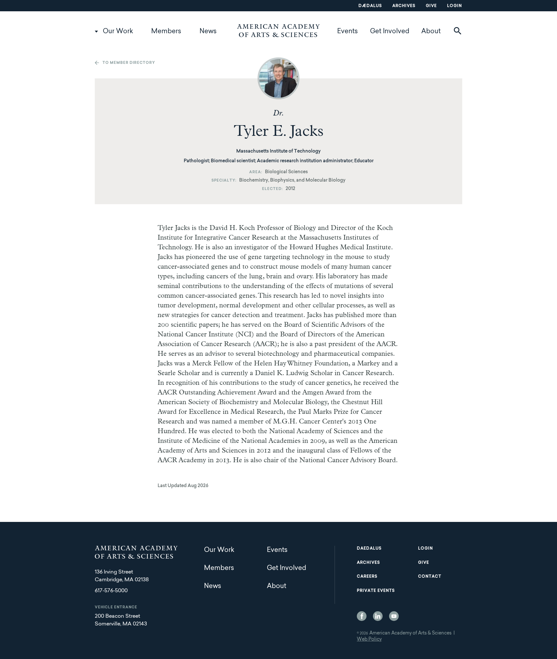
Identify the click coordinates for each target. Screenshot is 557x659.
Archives (403, 6)
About (431, 31)
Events (347, 31)
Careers (367, 577)
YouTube (394, 616)
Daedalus (369, 549)
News (208, 31)
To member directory (129, 63)
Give (431, 6)
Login (454, 6)
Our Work (118, 31)
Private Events (376, 591)
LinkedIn (378, 616)
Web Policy (369, 639)
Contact (429, 577)
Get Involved (389, 31)
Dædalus (370, 6)
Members (166, 31)
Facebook (361, 616)
